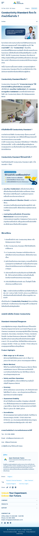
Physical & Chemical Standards (14, 480)
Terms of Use (21, 531)
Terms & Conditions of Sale (10, 531)
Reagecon (10, 476)
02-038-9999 (10, 518)
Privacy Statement (30, 531)
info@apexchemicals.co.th (14, 520)
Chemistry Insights (23, 483)
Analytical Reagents (11, 483)
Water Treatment (29, 480)
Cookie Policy (19, 533)
